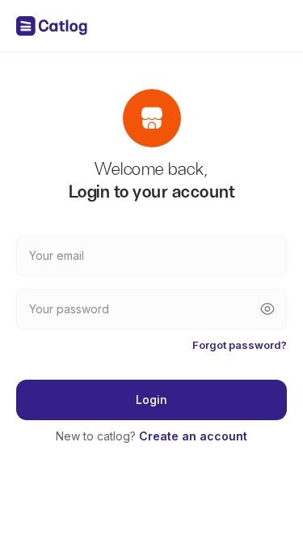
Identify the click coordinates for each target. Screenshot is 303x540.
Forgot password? (239, 344)
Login (151, 399)
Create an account (193, 436)
